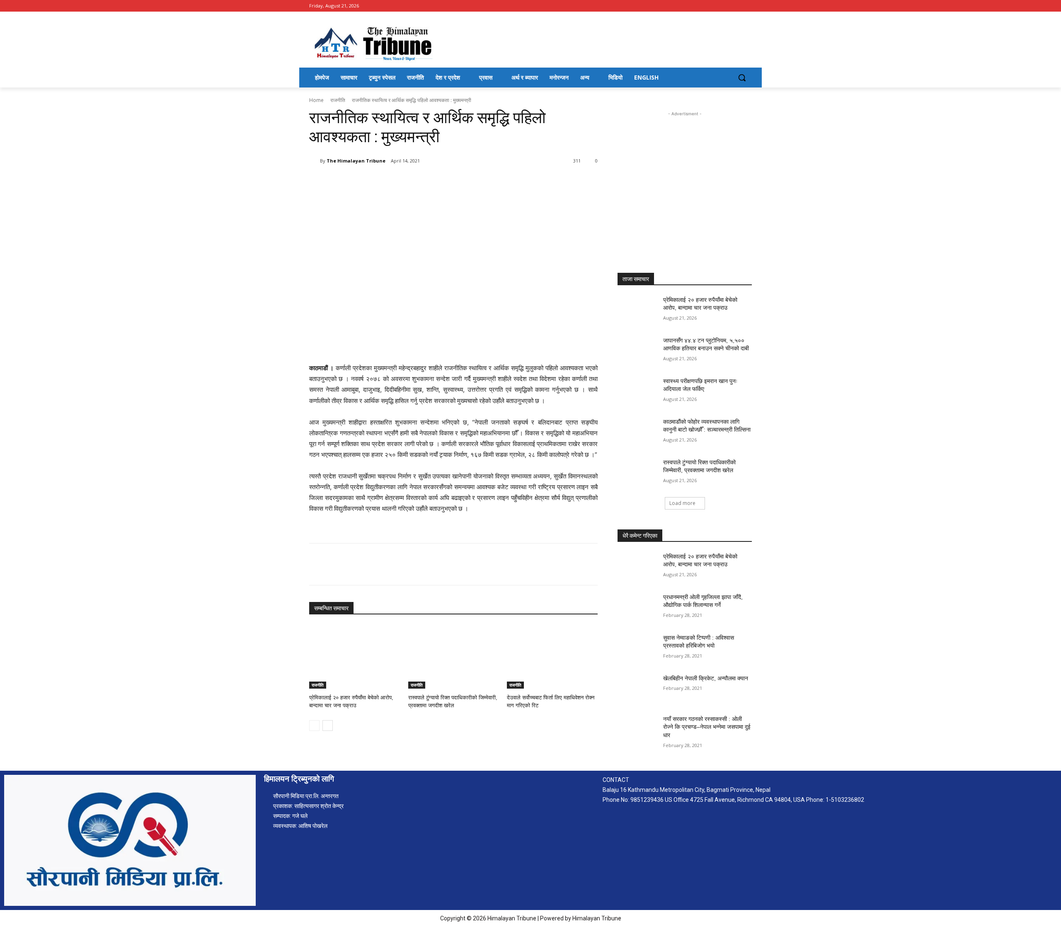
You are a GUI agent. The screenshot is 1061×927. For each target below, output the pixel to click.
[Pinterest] (407, 182)
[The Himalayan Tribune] (314, 161)
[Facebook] (747, 6)
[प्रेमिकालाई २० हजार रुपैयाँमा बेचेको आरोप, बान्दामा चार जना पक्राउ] (354, 657)
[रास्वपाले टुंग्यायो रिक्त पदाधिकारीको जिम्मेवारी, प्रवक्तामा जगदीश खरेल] (453, 657)
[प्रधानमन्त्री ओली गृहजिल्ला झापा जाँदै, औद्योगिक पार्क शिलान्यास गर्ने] (638, 607)
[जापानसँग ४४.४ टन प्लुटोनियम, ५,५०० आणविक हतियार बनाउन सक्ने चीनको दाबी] (638, 351)
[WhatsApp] (426, 182)
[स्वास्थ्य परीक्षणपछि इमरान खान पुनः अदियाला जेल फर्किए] (638, 391)
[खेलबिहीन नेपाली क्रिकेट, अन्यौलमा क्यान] (638, 689)
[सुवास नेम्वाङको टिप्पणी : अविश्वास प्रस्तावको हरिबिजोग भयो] (638, 648)
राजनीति (337, 100)
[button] (742, 77)
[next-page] (327, 725)
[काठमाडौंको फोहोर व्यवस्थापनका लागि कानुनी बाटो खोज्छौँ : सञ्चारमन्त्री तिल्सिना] (638, 432)
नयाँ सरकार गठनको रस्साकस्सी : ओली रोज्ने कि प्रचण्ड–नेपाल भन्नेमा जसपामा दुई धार (707, 727)
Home (316, 100)
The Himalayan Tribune (356, 161)
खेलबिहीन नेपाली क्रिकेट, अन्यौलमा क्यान (705, 678)
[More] (445, 182)
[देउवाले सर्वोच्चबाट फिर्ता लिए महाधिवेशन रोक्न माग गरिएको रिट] (552, 657)
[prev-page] (314, 725)
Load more (682, 503)
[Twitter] (388, 182)
